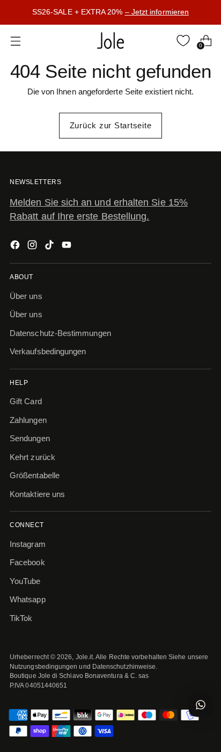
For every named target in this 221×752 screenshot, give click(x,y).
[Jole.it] (110, 40)
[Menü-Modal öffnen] (15, 41)
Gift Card (26, 401)
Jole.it (84, 656)
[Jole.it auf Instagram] (33, 246)
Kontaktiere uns (37, 494)
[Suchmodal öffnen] (161, 41)
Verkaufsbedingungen (48, 351)
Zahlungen (28, 420)
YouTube (25, 581)
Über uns (26, 296)
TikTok (21, 618)
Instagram (28, 544)
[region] (110, 12)
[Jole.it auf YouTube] (67, 246)
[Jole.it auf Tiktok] (50, 246)
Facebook (27, 562)
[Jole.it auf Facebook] (16, 246)
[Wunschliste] (183, 41)
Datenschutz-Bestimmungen (60, 333)
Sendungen (30, 438)
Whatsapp (28, 599)
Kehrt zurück (32, 457)
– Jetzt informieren (157, 12)
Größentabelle (35, 475)
